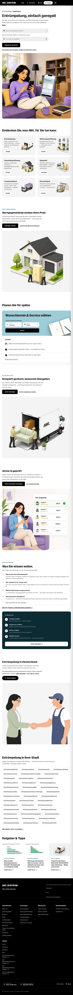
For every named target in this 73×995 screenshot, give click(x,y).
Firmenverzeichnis (7, 922)
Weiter (22, 330)
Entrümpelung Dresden (51, 774)
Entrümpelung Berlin (28, 769)
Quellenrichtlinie (7, 935)
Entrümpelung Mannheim (45, 800)
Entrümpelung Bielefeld (49, 823)
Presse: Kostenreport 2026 (8, 929)
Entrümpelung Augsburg (26, 778)
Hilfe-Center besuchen (9, 889)
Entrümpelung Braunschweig (49, 787)
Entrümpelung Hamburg (61, 769)
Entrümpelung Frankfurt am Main (31, 774)
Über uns (4, 909)
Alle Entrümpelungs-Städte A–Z (8, 956)
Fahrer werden (42, 909)
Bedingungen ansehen (11, 359)
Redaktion (5, 932)
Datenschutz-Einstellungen (53, 897)
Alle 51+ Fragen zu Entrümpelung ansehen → (17, 608)
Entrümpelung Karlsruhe (45, 805)
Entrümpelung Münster (31, 796)
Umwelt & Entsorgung (62, 909)
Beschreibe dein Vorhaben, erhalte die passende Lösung (19, 50)
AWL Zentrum (9, 3)
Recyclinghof (24, 920)
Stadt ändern (17, 11)
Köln (3, 952)
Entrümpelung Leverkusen (12, 796)
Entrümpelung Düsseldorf (45, 778)
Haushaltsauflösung (26, 914)
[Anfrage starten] (36, 86)
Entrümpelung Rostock (11, 805)
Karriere (4, 914)
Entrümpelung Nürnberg (30, 809)
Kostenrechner (6, 920)
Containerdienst (24, 917)
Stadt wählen (11, 678)
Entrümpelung (24, 909)
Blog (3, 917)
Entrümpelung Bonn (9, 800)
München (5, 950)
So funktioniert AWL (33, 484)
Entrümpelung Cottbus (10, 792)
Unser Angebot (6, 911)
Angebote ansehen (11, 45)
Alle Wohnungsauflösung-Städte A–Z (8, 961)
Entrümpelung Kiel (9, 778)
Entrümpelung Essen (28, 818)
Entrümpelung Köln (44, 769)
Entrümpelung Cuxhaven (30, 823)
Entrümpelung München (11, 769)
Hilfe (22, 3)
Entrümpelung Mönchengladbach (31, 814)
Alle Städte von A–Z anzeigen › (12, 829)
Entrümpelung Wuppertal (49, 796)
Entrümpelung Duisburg (52, 814)
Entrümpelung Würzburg (48, 809)
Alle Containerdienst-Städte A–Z (8, 973)
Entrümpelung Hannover (11, 783)
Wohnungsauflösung (26, 911)
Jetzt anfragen (10, 392)
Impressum (49, 888)
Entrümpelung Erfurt (28, 805)
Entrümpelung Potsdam (26, 800)
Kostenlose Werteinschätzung (29, 226)
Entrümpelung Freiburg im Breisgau (31, 792)
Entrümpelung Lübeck (10, 814)
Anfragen (48, 3)
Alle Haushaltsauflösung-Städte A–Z (8, 967)
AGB (47, 892)
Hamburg (5, 947)
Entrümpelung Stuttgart (30, 787)
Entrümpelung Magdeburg (48, 783)
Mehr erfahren (21, 673)
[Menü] (55, 3)
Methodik (5, 925)
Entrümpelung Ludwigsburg (47, 818)
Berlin (4, 944)
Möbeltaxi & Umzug (26, 922)
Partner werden (42, 911)
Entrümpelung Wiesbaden (11, 823)
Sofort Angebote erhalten (27, 392)
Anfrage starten (10, 226)
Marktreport (59, 911)
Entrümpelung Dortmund (11, 787)
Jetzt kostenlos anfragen (13, 484)
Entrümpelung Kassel (53, 792)
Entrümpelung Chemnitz (11, 818)
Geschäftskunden (43, 914)
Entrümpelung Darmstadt (11, 809)
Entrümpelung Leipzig (10, 774)
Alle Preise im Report (33, 673)
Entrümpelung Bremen (29, 783)
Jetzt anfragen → (36, 644)
